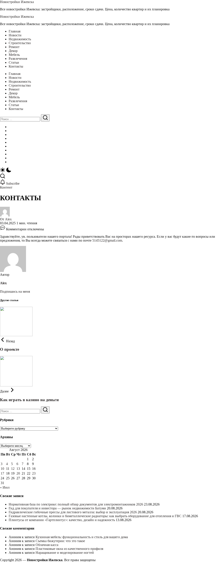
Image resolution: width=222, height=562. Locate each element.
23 (34, 473)
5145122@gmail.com (107, 240)
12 (13, 468)
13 (18, 468)
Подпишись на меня (15, 291)
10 (2, 468)
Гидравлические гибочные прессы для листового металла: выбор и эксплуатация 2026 (73, 512)
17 (2, 473)
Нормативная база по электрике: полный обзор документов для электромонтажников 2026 (76, 504)
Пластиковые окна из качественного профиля (69, 549)
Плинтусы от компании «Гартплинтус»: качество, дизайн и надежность (62, 520)
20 (18, 473)
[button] (111, 170)
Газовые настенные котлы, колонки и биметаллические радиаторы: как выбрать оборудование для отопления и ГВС (95, 516)
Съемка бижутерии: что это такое (60, 541)
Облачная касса (47, 545)
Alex (8, 219)
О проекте (9, 349)
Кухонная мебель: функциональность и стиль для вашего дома (82, 537)
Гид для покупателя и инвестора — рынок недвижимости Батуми (57, 508)
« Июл (5, 487)
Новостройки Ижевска (17, 2)
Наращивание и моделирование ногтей (65, 552)
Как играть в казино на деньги (29, 399)
